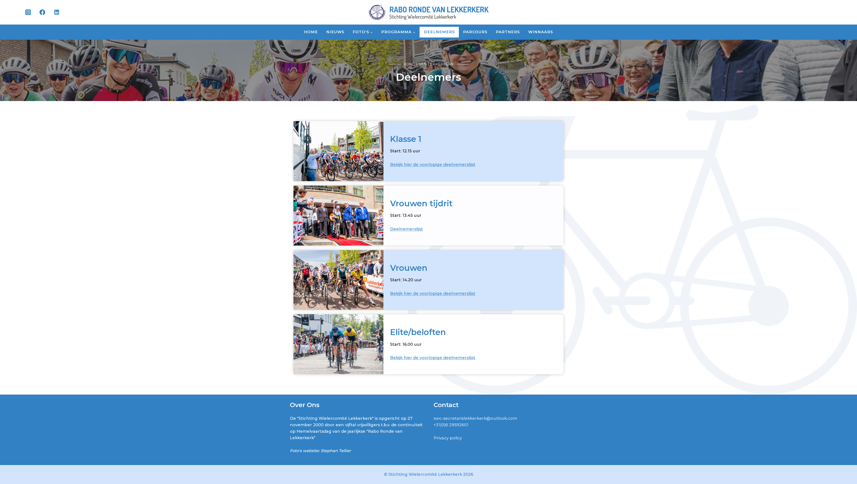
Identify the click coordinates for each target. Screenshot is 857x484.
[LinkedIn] (56, 12)
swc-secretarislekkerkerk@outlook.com (475, 418)
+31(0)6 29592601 (451, 424)
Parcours (475, 32)
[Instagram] (28, 12)
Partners (508, 32)
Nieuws (335, 32)
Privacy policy (448, 438)
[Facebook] (42, 12)
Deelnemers (439, 32)
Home (311, 32)
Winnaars (540, 32)
